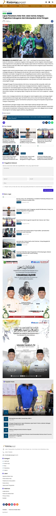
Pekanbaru (9, 13)
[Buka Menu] (49, 2)
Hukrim (4, 13)
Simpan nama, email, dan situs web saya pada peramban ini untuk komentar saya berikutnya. (28, 186)
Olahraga (6, 136)
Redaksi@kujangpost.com (11, 455)
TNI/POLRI (6, 461)
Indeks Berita (6, 491)
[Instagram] (14, 504)
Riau (5, 466)
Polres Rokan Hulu (7, 478)
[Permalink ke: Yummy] (4, 21)
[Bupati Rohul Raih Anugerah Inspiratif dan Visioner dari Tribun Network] (45, 133)
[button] (46, 2)
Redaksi (4, 498)
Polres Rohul (6, 483)
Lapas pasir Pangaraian (8, 485)
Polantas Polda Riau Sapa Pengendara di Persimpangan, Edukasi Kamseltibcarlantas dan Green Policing (45, 158)
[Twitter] (46, 122)
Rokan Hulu (7, 463)
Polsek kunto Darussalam (9, 481)
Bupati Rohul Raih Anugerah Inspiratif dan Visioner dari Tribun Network (44, 141)
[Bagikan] (52, 21)
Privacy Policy (6, 496)
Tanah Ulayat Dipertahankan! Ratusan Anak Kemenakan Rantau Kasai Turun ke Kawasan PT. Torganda (30, 435)
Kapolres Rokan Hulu (8, 476)
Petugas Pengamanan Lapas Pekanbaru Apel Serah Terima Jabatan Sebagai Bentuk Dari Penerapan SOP (29, 424)
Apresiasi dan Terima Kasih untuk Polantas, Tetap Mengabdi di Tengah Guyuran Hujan (28, 158)
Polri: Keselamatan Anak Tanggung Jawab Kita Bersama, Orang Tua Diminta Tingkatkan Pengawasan (27, 141)
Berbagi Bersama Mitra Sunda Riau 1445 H (20, 418)
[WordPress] (12, 504)
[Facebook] (43, 122)
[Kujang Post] (14, 2)
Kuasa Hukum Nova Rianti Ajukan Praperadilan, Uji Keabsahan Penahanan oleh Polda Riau (10, 158)
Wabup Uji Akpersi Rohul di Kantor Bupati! (20, 429)
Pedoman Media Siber (8, 493)
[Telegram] (49, 122)
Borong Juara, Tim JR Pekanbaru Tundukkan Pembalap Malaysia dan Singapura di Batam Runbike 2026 (10, 141)
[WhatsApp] (52, 122)
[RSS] (17, 504)
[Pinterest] (9, 504)
